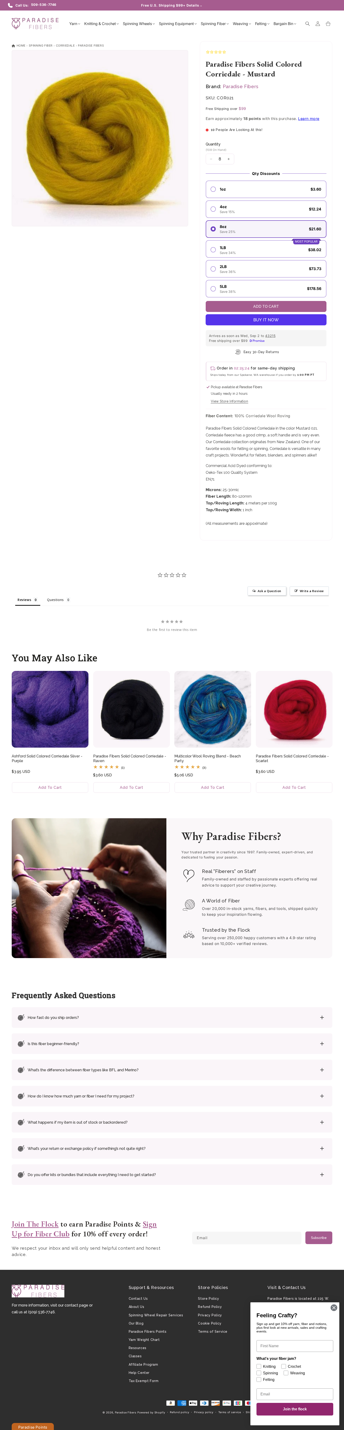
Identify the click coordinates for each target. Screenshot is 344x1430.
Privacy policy (203, 1412)
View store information (229, 401)
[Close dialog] (333, 1307)
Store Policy (208, 1298)
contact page (76, 1305)
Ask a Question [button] (269, 591)
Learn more (308, 118)
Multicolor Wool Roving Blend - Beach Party (207, 758)
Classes (135, 1356)
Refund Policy (210, 1307)
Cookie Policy (209, 1323)
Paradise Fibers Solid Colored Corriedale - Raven (129, 758)
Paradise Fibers (91, 45)
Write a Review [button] (312, 591)
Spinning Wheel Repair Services (156, 1315)
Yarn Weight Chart (144, 1340)
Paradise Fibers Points (148, 1331)
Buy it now (266, 319)
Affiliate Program (143, 1364)
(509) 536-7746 (41, 1312)
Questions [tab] (55, 599)
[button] (73, 23)
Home (21, 45)
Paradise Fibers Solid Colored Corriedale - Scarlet (292, 758)
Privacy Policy (210, 1315)
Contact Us (138, 1298)
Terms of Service (212, 1331)
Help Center (139, 1373)
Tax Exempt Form (144, 1381)
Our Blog (136, 1323)
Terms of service (229, 1412)
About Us (136, 1307)
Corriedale (65, 45)
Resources (137, 1348)
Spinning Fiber (41, 45)
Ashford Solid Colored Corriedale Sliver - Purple (47, 758)
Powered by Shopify (151, 1412)
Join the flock (295, 1409)
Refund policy (179, 1412)
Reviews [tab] (24, 599)
